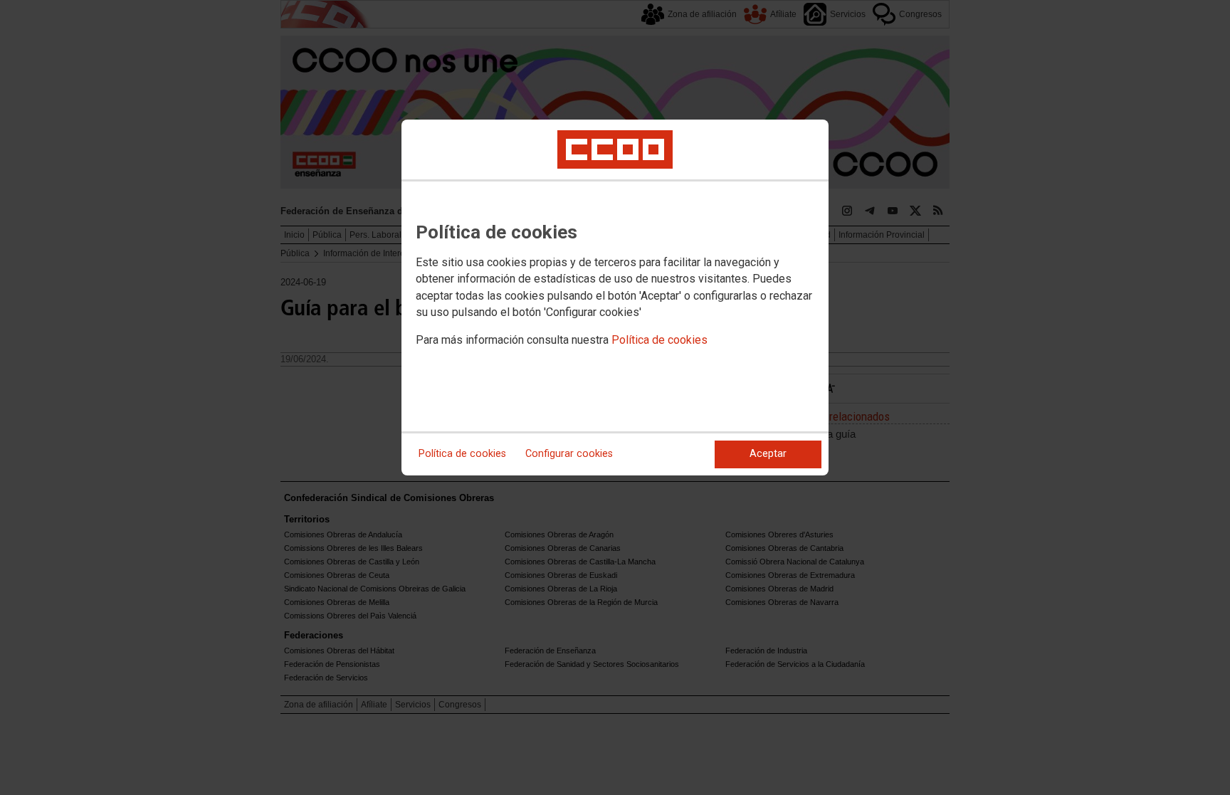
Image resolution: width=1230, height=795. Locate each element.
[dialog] (615, 297)
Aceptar (768, 454)
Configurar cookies (569, 454)
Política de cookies (659, 340)
